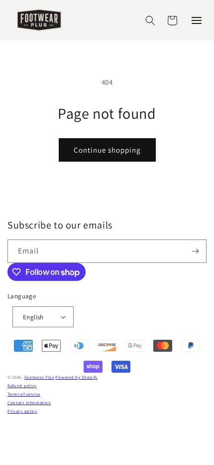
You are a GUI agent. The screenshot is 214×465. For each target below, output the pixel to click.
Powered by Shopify (76, 377)
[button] (150, 20)
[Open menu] (196, 20)
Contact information (29, 402)
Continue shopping (107, 150)
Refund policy (22, 385)
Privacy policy (22, 411)
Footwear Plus (39, 377)
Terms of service (23, 394)
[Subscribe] (195, 251)
